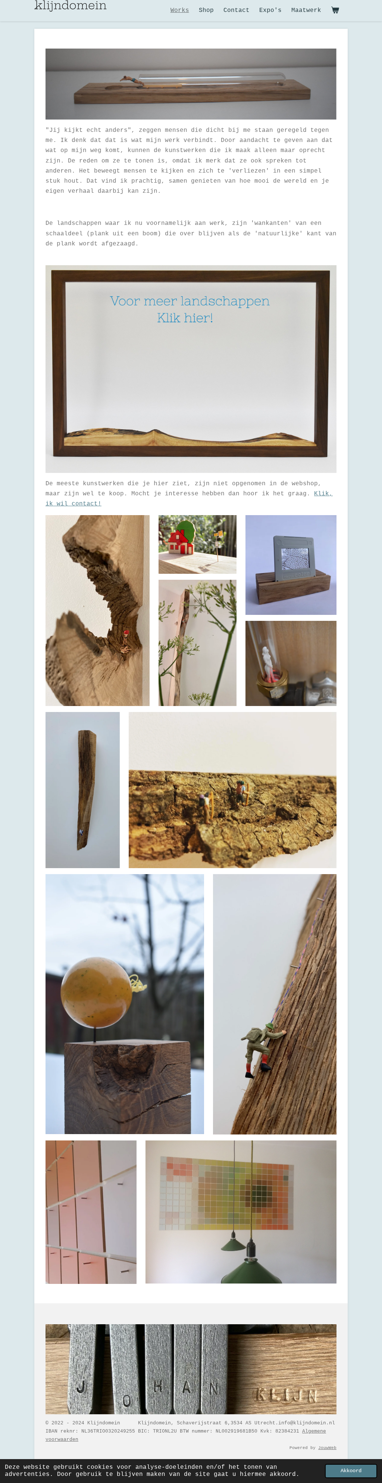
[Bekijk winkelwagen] (335, 11)
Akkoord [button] (351, 1471)
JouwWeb (327, 1448)
